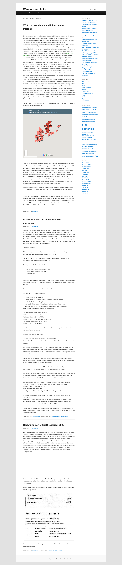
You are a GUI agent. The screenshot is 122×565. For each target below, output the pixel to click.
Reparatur (84, 99)
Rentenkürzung (85, 142)
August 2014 (85, 174)
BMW (91, 110)
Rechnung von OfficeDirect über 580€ (43, 424)
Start (25, 13)
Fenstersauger (85, 114)
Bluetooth (86, 110)
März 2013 (85, 185)
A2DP (83, 107)
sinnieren (85, 149)
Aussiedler (94, 107)
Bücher (84, 89)
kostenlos (88, 129)
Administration (36, 416)
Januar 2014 (85, 180)
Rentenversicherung (87, 144)
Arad (90, 107)
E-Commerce (85, 91)
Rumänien (94, 144)
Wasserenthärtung (90, 156)
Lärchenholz (91, 135)
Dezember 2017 (86, 165)
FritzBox (85, 117)
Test (83, 153)
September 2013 (86, 183)
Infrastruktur (85, 121)
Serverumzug (64, 416)
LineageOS (91, 132)
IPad (83, 97)
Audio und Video (86, 87)
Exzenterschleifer (92, 112)
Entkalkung (84, 112)
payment (85, 140)
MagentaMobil (85, 137)
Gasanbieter (91, 117)
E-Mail (52, 416)
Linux (58, 416)
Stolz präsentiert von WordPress (64, 559)
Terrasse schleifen (86, 151)
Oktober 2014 (85, 172)
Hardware (84, 95)
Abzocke (50, 550)
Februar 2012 (85, 193)
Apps (83, 85)
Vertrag (83, 156)
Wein (96, 156)
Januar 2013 (85, 189)
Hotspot (90, 119)
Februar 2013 (85, 187)
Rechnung (59, 550)
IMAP (55, 416)
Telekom (92, 149)
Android (87, 107)
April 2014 (85, 178)
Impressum (41, 13)
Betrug (55, 550)
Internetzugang (91, 121)
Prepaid (90, 139)
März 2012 (85, 191)
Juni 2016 (84, 170)
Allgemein (35, 211)
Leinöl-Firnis (85, 132)
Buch (94, 110)
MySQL (91, 137)
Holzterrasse (85, 119)
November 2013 (86, 182)
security (84, 146)
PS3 (93, 140)
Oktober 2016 (85, 168)
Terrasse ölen (94, 151)
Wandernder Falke (34, 9)
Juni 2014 (84, 176)
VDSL (95, 154)
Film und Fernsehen (87, 93)
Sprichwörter (85, 100)
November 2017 (86, 166)
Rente (96, 139)
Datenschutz (32, 13)
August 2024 (85, 163)
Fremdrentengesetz (93, 114)
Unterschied (90, 154)
